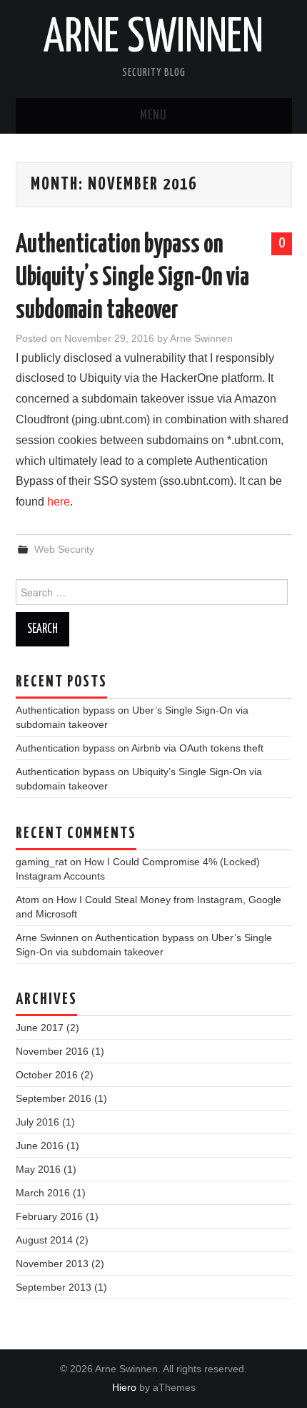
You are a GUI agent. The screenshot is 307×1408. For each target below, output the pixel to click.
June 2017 (40, 1027)
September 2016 (53, 1098)
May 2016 (38, 1169)
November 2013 (52, 1263)
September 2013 (53, 1287)
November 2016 (52, 1051)
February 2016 (49, 1216)
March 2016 (43, 1192)
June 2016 (40, 1145)
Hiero (124, 1387)
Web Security (64, 549)
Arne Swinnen (153, 38)
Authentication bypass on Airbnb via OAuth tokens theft (139, 748)
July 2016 (37, 1122)
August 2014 (44, 1240)
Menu (153, 115)
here (58, 502)
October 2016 (47, 1074)
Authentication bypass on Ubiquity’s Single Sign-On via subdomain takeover (132, 278)
